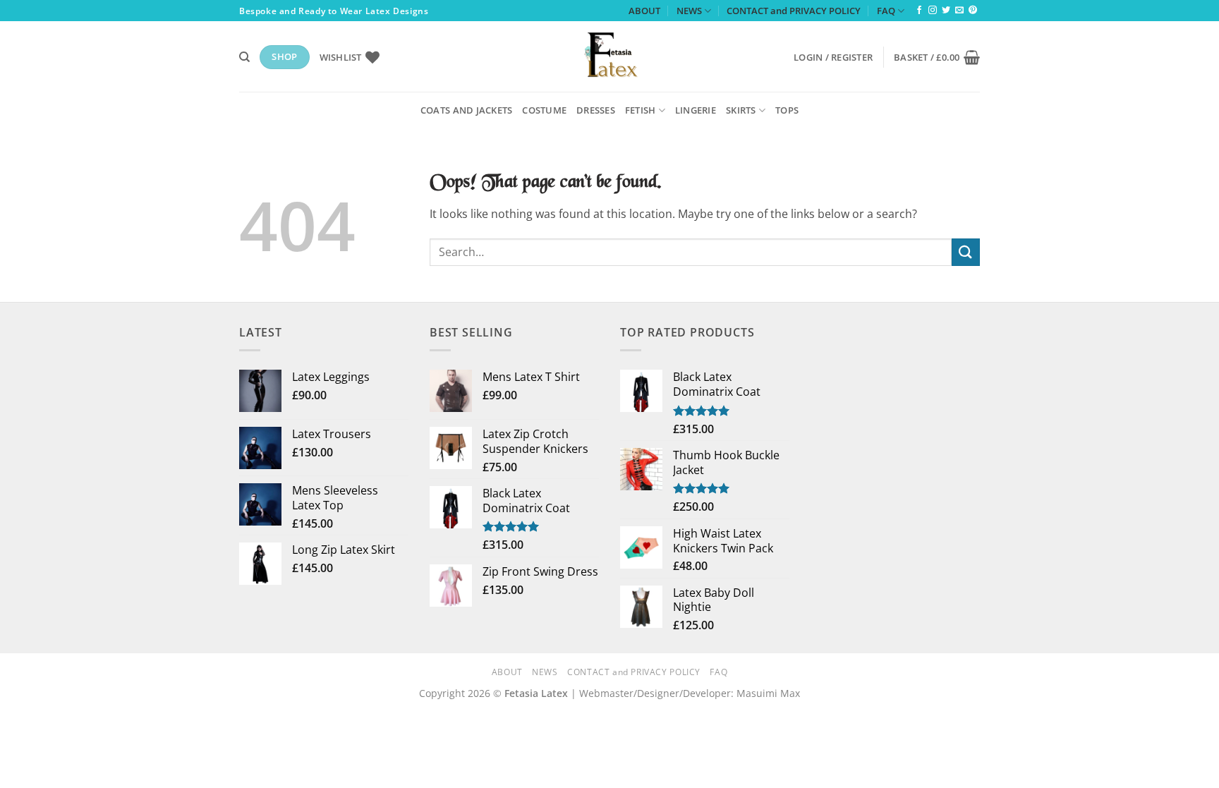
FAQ (886, 10)
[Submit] (966, 252)
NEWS (689, 10)
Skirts (741, 110)
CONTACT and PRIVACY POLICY (794, 10)
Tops (787, 110)
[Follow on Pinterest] (973, 11)
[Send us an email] (959, 11)
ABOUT (644, 10)
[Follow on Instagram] (932, 11)
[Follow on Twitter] (946, 11)
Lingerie (695, 110)
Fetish (640, 110)
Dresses (595, 110)
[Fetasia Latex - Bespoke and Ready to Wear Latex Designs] (609, 56)
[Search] (244, 57)
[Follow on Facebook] (919, 11)
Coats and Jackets (466, 110)
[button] (833, 57)
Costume (544, 110)
